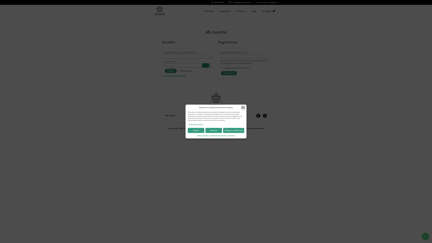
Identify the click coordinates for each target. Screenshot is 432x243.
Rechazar (213, 130)
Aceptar (196, 130)
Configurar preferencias (233, 130)
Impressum (231, 135)
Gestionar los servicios (196, 124)
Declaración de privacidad (218, 135)
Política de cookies (203, 135)
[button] (243, 107)
